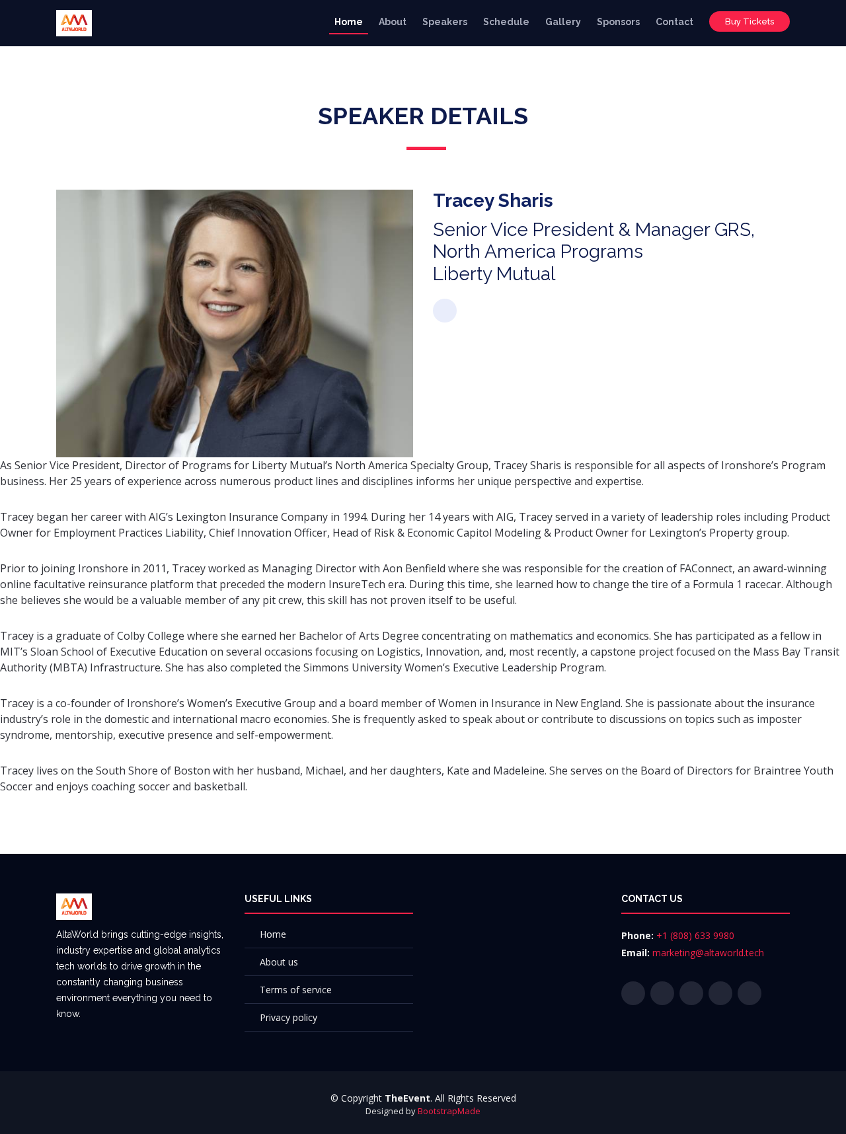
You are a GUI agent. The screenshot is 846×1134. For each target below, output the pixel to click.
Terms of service (296, 989)
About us (279, 962)
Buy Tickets (749, 21)
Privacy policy (288, 1017)
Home (348, 22)
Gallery (563, 22)
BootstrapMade (449, 1111)
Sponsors (618, 22)
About (392, 22)
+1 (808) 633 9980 (695, 935)
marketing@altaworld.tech (708, 952)
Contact (674, 22)
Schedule (506, 22)
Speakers (444, 22)
